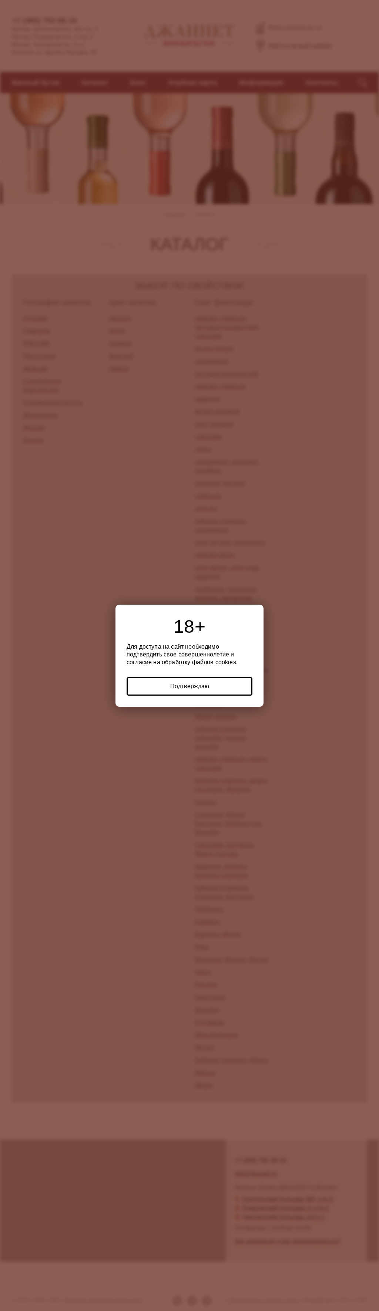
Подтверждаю (189, 686)
